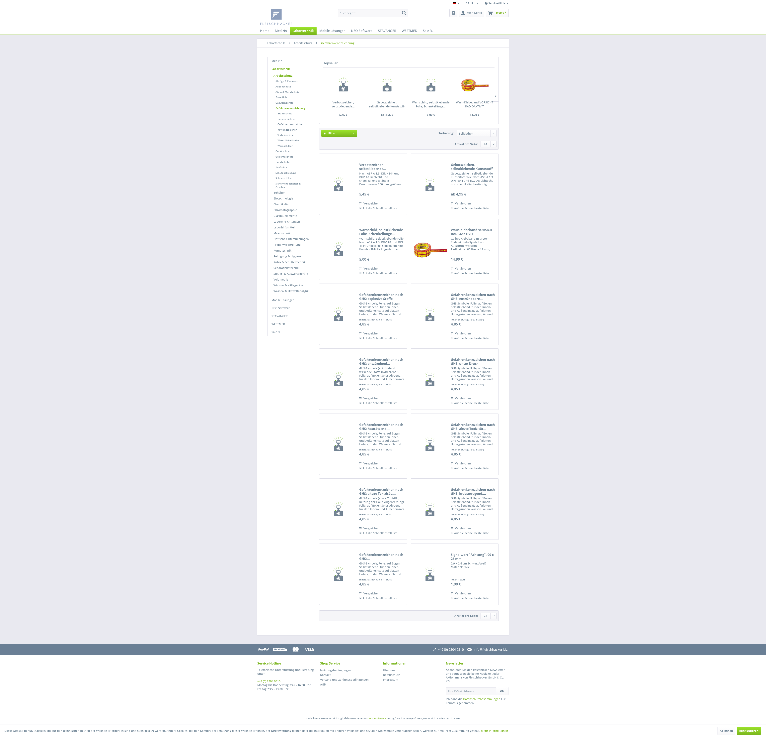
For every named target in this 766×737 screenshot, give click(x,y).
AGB (323, 684)
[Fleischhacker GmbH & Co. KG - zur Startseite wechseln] (290, 17)
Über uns (389, 670)
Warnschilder (285, 146)
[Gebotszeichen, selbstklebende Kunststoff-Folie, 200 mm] (387, 84)
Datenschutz (391, 675)
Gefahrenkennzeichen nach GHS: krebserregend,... (473, 492)
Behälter (279, 192)
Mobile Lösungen (282, 300)
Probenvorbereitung (287, 245)
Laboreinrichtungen (286, 221)
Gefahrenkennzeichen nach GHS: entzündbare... (473, 297)
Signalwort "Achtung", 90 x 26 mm (472, 557)
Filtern (332, 133)
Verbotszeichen (286, 135)
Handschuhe (282, 162)
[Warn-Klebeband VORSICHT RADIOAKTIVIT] (475, 84)
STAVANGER (279, 316)
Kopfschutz (281, 167)
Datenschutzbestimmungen (481, 699)
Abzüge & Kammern (286, 81)
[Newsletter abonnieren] (502, 691)
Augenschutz (283, 86)
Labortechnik (280, 69)
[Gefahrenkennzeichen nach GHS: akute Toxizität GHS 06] (430, 444)
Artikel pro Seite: (466, 144)
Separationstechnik (286, 268)
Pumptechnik (282, 250)
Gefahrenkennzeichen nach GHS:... (381, 557)
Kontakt (325, 675)
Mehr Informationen (494, 731)
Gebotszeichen (286, 119)
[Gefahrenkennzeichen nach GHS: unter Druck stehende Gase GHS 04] (430, 379)
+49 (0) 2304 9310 (268, 681)
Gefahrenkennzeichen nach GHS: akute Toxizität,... (381, 492)
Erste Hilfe (281, 97)
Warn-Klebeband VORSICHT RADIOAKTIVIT (474, 104)
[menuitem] (373, 13)
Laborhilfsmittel (284, 227)
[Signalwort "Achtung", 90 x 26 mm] (430, 574)
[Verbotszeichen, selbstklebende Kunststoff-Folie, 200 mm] (343, 84)
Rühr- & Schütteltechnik (289, 262)
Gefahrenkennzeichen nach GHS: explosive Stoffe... (381, 297)
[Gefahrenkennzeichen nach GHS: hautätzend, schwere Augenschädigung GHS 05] (338, 444)
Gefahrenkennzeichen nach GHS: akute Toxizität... (473, 427)
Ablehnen (726, 731)
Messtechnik (281, 233)
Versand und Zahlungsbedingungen (344, 679)
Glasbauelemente (285, 216)
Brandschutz (284, 113)
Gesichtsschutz (284, 156)
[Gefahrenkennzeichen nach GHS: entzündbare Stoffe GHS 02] (430, 314)
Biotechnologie (283, 198)
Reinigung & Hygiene (287, 256)
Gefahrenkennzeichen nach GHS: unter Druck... (473, 362)
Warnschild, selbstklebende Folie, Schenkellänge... (430, 104)
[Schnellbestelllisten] (453, 13)
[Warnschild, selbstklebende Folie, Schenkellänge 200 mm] (431, 84)
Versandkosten (377, 718)
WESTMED (278, 324)
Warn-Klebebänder (288, 140)
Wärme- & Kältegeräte (288, 285)
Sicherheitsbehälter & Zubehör (288, 185)
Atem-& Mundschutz (287, 92)
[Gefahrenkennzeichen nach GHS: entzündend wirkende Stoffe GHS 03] (338, 379)
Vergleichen (371, 203)
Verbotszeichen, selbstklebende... (343, 104)
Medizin (276, 61)
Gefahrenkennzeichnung (290, 108)
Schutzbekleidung (285, 173)
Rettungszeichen (287, 129)
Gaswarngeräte (284, 102)
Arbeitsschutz (282, 75)
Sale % (275, 332)
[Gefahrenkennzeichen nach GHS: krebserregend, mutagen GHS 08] (430, 509)
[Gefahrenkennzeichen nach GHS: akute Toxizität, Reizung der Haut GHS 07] (338, 509)
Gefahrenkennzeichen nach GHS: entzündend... (381, 362)
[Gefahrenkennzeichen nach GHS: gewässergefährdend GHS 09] (338, 574)
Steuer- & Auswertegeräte (290, 274)
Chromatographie (285, 210)
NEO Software (280, 308)
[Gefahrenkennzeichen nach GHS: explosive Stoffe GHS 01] (338, 314)
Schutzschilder (283, 178)
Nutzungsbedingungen (335, 670)
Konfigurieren (748, 731)
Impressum (390, 679)
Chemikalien (281, 204)
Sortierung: (446, 133)
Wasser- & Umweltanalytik (291, 291)
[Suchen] (404, 13)
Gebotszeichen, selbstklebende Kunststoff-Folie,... (387, 104)
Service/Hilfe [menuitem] (497, 3)
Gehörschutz (282, 151)
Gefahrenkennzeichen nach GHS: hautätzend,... (381, 427)
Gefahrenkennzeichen (290, 124)
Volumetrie (280, 279)
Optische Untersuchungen (291, 239)
